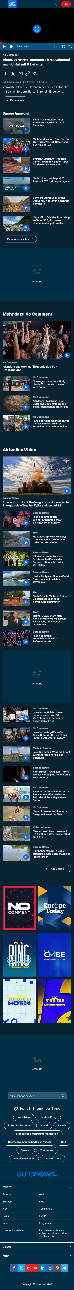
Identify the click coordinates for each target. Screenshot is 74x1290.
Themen (7, 1186)
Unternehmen (41, 827)
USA (63, 1142)
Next (5, 1208)
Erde (41, 1201)
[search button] (63, 1095)
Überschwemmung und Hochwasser (29, 1142)
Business (8, 1201)
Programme (45, 1223)
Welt (36, 532)
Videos (6, 1223)
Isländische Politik (23, 1158)
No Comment (11, 362)
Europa (7, 1194)
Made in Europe (42, 747)
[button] (20, 239)
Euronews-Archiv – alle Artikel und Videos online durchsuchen (53, 1233)
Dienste (7, 1247)
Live (66, 4)
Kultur (42, 1216)
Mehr (6, 1255)
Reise (6, 1216)
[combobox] (37, 1095)
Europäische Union (19, 1125)
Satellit (62, 1125)
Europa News (11, 497)
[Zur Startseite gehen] (12, 4)
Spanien (25, 1150)
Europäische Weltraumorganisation (37, 1133)
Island (44, 1125)
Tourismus (46, 1150)
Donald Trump (52, 1158)
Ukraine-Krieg (48, 1117)
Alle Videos (57, 868)
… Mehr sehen (15, 100)
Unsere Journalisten (14, 1230)
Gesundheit (45, 1208)
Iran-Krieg (24, 1117)
